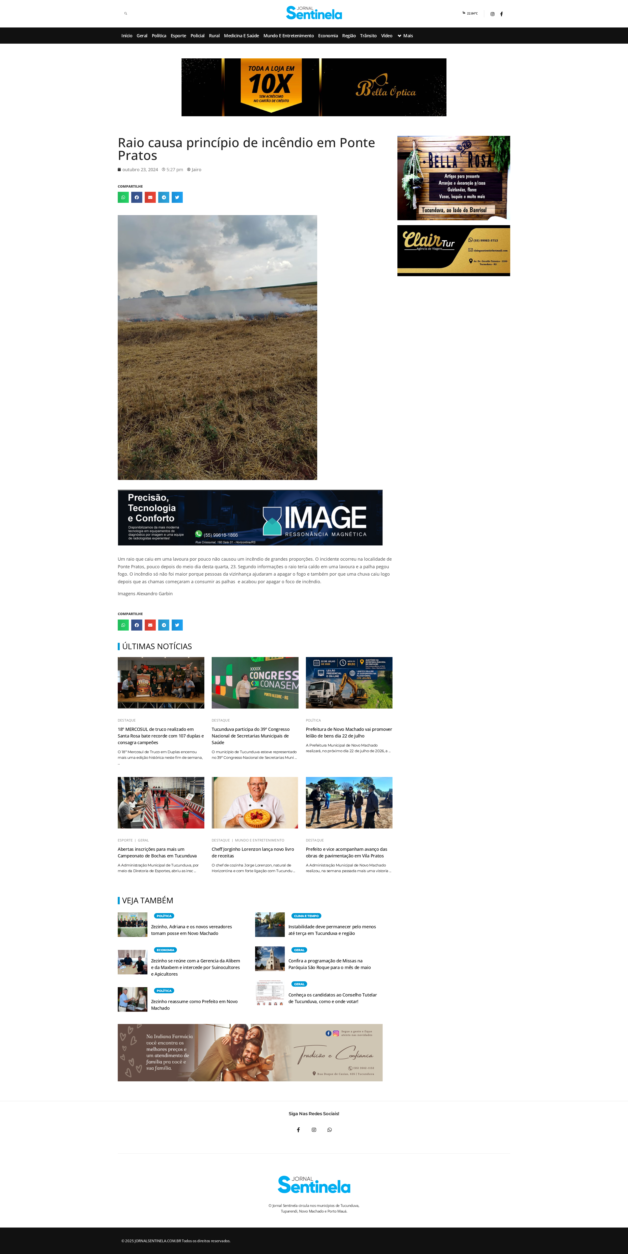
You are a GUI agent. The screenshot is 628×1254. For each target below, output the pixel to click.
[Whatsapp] (329, 1130)
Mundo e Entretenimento (259, 840)
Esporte (125, 840)
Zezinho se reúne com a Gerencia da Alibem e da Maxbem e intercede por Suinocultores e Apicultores (195, 967)
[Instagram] (314, 1130)
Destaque (127, 720)
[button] (123, 197)
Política (313, 720)
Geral (143, 840)
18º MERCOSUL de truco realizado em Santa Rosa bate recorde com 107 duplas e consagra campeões (161, 735)
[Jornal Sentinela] (314, 12)
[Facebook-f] (298, 1130)
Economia (165, 950)
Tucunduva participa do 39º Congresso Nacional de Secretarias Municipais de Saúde (250, 735)
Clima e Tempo (306, 916)
